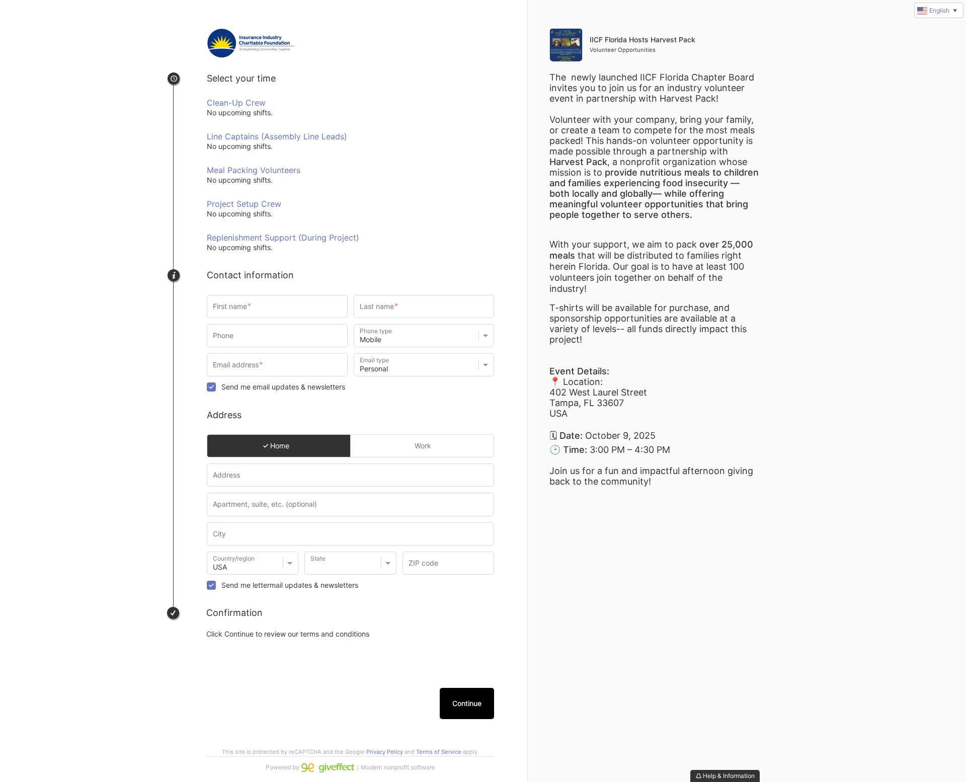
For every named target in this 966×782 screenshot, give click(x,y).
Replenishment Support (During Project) (283, 237)
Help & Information (728, 775)
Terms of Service (438, 751)
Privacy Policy (384, 751)
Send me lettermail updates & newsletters (289, 585)
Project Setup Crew (244, 204)
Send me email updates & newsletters (283, 386)
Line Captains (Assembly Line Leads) (277, 136)
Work (422, 445)
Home (278, 445)
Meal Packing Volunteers (253, 170)
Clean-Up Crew (236, 103)
